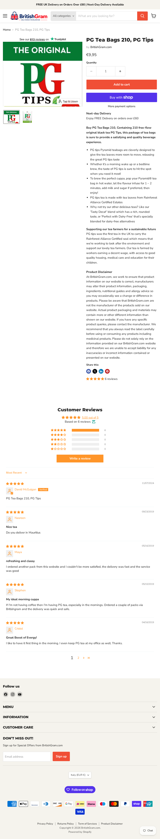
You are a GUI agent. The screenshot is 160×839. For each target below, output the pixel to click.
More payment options (121, 106)
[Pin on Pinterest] (107, 371)
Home (7, 29)
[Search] (142, 16)
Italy (78, 775)
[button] (12, 117)
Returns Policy (65, 824)
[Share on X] (94, 371)
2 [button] (78, 658)
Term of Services (87, 824)
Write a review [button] (80, 458)
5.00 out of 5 (90, 418)
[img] (15, 484)
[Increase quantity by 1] (120, 71)
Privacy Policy (45, 824)
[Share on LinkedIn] (101, 371)
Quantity (91, 62)
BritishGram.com (101, 47)
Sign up (61, 756)
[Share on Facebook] (88, 371)
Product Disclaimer (112, 824)
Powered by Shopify (80, 832)
